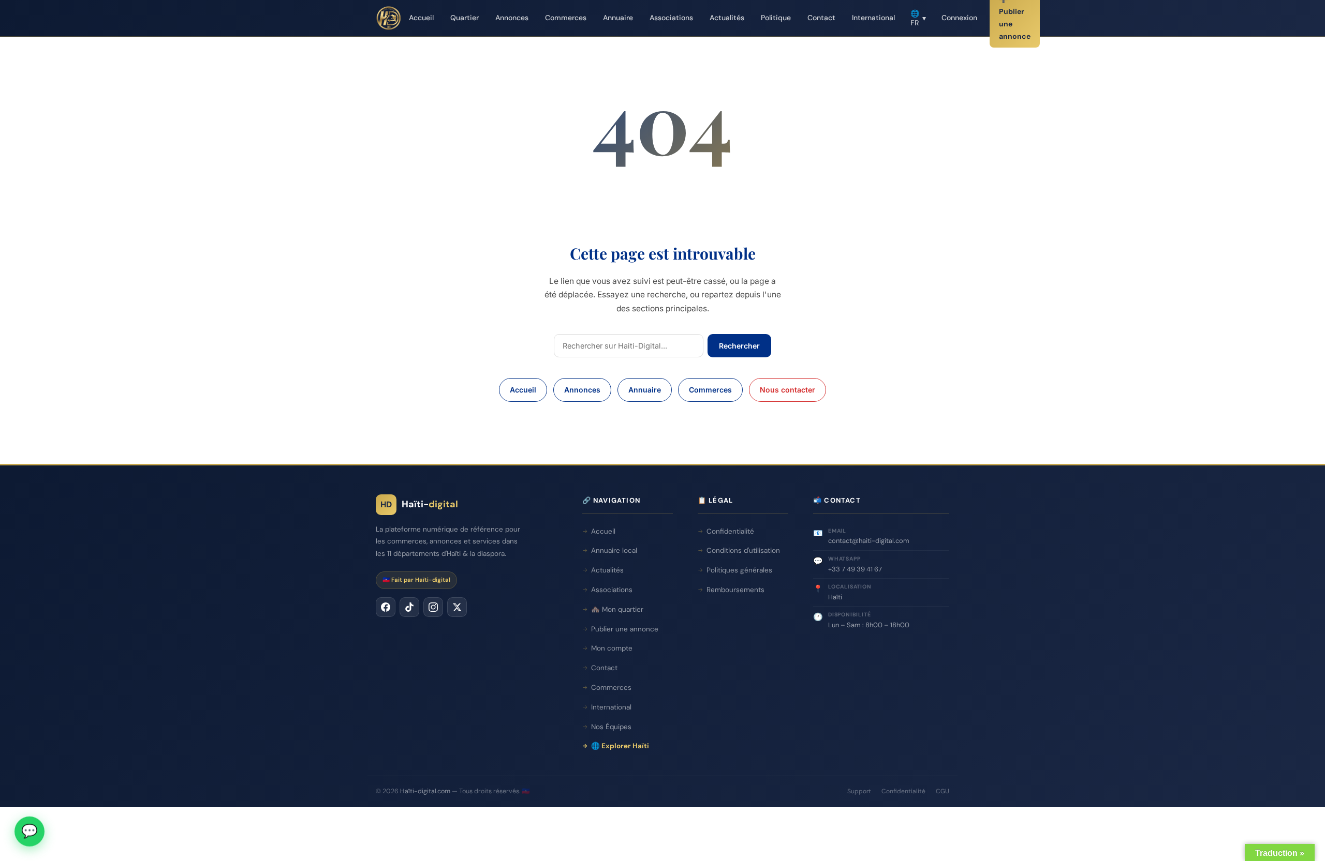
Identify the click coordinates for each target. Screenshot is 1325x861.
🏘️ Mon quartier (617, 609)
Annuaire (618, 17)
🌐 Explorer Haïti (620, 746)
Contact (821, 17)
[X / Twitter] (457, 607)
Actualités (727, 17)
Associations (671, 17)
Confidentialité (730, 531)
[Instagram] (433, 607)
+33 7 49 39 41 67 (855, 569)
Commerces (565, 17)
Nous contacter (787, 389)
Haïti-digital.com (425, 791)
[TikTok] (409, 607)
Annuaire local (614, 550)
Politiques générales (739, 570)
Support (859, 791)
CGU (942, 791)
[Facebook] (385, 607)
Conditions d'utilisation (743, 550)
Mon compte (611, 648)
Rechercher (739, 345)
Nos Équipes (611, 726)
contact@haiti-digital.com (868, 540)
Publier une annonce (624, 629)
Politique (776, 17)
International (873, 17)
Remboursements (735, 589)
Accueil (421, 17)
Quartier (464, 17)
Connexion (959, 17)
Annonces (511, 17)
